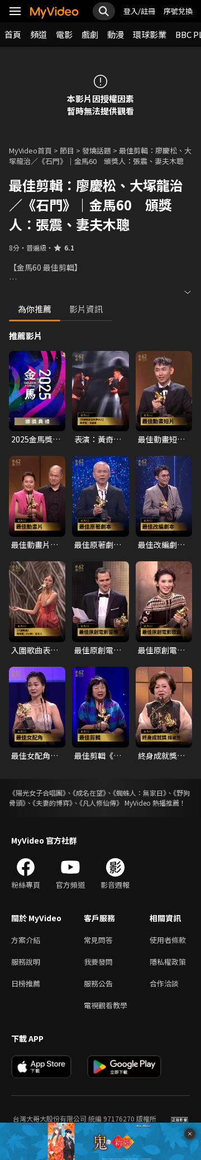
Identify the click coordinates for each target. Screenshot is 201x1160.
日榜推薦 (25, 983)
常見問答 (98, 940)
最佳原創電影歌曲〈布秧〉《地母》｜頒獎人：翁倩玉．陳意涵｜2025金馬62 (161, 650)
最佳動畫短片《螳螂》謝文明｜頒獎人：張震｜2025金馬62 (162, 439)
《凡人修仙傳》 (101, 802)
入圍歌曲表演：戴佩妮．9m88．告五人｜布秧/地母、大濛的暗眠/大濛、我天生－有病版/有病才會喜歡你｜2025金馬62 (36, 650)
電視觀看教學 (105, 1005)
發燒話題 (96, 150)
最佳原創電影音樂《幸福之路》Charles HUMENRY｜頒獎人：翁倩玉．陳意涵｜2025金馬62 (97, 650)
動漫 (115, 34)
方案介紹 (25, 940)
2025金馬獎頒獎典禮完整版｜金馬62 (35, 439)
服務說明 (25, 961)
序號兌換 (178, 11)
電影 (64, 34)
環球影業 (149, 34)
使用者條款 (168, 940)
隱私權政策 (168, 961)
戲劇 (90, 34)
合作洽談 (164, 983)
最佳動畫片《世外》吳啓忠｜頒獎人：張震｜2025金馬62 (35, 544)
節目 (67, 150)
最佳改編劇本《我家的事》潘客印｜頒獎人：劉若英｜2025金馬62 (161, 544)
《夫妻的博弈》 (52, 802)
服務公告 (98, 983)
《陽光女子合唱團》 (37, 792)
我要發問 (98, 961)
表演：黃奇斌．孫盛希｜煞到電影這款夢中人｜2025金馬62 (98, 439)
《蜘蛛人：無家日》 (139, 792)
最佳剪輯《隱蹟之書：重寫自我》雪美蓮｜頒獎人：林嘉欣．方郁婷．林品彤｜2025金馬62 (97, 755)
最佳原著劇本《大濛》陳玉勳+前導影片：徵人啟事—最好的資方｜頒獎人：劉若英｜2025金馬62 (100, 544)
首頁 (12, 34)
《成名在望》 (89, 792)
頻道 (38, 34)
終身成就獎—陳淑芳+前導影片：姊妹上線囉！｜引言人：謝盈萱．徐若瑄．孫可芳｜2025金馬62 (163, 755)
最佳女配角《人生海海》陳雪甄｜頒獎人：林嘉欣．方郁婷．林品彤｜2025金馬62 (35, 755)
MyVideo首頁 (30, 150)
